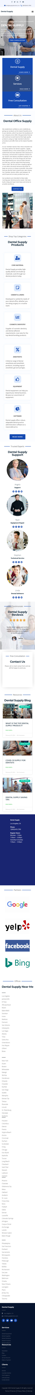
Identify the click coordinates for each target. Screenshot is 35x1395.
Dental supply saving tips (16, 798)
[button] (32, 11)
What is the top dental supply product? (17, 724)
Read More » (9, 730)
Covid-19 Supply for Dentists (15, 761)
